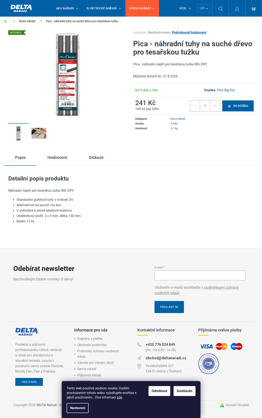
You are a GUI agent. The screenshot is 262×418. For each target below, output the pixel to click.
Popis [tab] (20, 157)
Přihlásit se (169, 307)
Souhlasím (184, 391)
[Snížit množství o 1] (195, 106)
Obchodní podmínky (92, 345)
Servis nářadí (86, 369)
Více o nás (29, 382)
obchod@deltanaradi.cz (166, 358)
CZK (203, 8)
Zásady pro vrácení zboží (95, 363)
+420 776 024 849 (160, 344)
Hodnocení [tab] (57, 157)
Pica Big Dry (226, 90)
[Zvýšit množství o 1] (215, 106)
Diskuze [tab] (96, 157)
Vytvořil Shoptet (237, 405)
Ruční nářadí (178, 118)
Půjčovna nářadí (89, 375)
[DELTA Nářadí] (26, 332)
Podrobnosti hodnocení (189, 32)
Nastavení (77, 408)
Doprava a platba (90, 339)
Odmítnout (159, 391)
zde (119, 397)
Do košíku (240, 105)
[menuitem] (67, 8)
